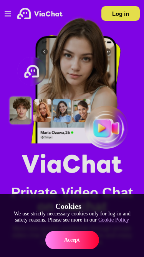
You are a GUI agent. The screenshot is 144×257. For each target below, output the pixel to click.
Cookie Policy (113, 220)
